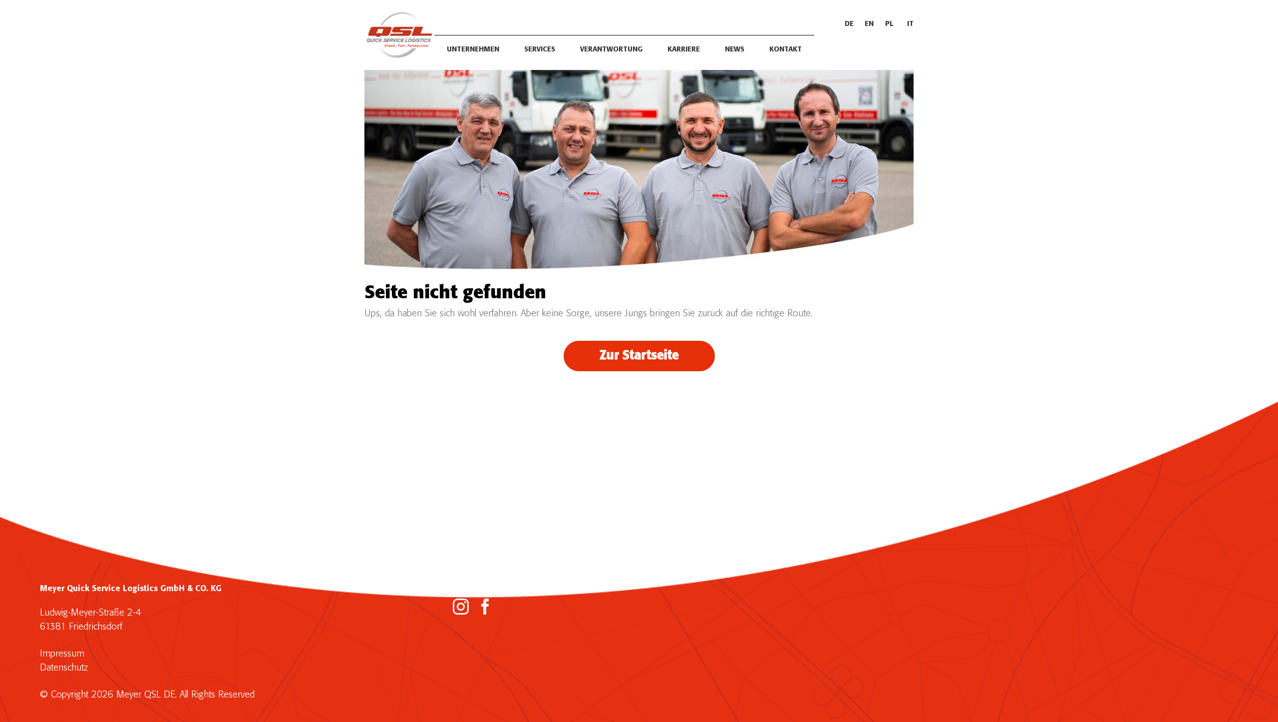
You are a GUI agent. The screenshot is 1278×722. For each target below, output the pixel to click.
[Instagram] (461, 607)
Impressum (62, 654)
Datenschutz (64, 668)
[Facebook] (485, 607)
